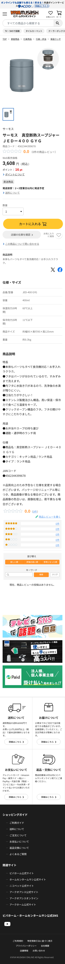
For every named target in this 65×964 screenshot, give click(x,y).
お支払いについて (19, 841)
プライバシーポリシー (26, 945)
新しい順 (14, 562)
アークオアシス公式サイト (24, 892)
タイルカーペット (34, 30)
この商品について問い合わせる (22, 244)
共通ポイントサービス (32, 4)
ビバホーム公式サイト (22, 873)
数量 (5, 205)
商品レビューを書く (50, 516)
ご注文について (18, 835)
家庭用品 (15, 38)
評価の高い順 (32, 562)
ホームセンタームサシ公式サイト (28, 879)
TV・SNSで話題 (12, 30)
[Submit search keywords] (58, 23)
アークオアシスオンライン (24, 898)
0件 (35, 511)
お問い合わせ (39, 950)
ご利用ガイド (17, 822)
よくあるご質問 (18, 854)
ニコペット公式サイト (22, 885)
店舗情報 (24, 950)
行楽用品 (27, 38)
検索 (41, 574)
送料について (12, 192)
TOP (5, 38)
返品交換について (19, 848)
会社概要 (45, 945)
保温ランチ (55, 38)
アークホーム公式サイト (23, 904)
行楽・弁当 (41, 38)
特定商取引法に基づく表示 (39, 940)
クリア (55, 574)
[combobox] (28, 23)
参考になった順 (50, 562)
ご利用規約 (18, 940)
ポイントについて (15, 174)
